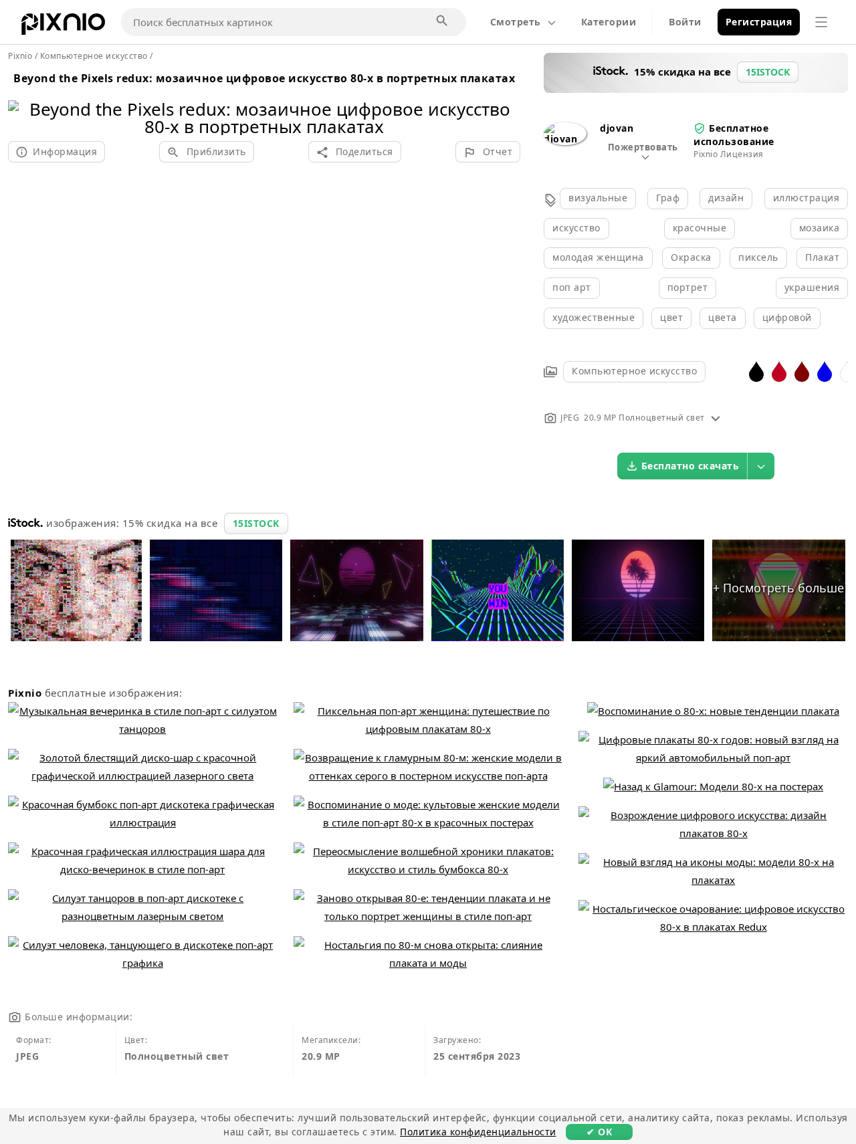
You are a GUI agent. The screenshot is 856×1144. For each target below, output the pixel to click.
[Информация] (715, 417)
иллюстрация (806, 197)
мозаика (819, 227)
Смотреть (515, 21)
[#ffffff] (847, 370)
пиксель (758, 257)
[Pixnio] (63, 26)
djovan (616, 128)
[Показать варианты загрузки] (761, 466)
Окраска (691, 257)
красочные (700, 227)
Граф (667, 197)
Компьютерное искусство (634, 370)
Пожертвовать (643, 147)
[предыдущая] (23, 100)
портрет (687, 287)
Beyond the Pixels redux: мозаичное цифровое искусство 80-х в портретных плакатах (264, 78)
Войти (685, 21)
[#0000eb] (824, 370)
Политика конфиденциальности (478, 1131)
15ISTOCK (256, 523)
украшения (812, 287)
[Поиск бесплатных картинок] (442, 21)
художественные (593, 317)
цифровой (787, 317)
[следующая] (505, 100)
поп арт (571, 287)
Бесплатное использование (733, 135)
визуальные (597, 197)
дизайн (726, 197)
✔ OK (599, 1131)
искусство (576, 227)
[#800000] (802, 370)
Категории (609, 21)
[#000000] (756, 370)
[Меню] (821, 22)
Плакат (822, 257)
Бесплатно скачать (690, 465)
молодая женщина (598, 257)
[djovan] (565, 138)
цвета (722, 317)
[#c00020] (779, 370)
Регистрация (759, 21)
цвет (671, 317)
